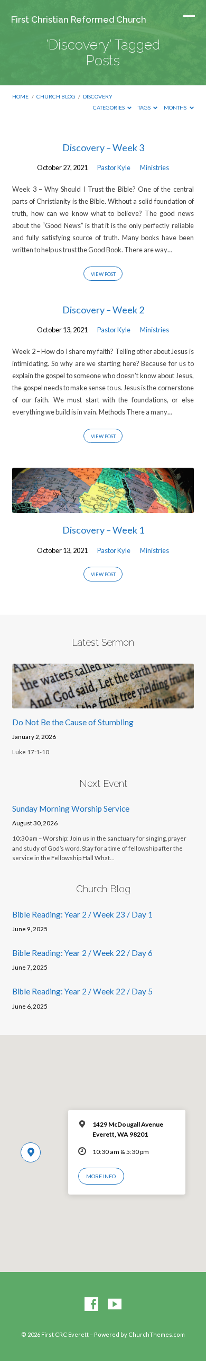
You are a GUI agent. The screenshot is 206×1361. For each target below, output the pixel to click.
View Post (103, 274)
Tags (145, 107)
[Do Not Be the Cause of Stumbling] (102, 702)
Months (176, 107)
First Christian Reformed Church (78, 19)
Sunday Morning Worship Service (70, 808)
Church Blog (56, 96)
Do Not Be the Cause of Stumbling (73, 722)
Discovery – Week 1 (103, 530)
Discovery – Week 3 (103, 147)
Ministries (154, 167)
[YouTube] (114, 1304)
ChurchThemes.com (156, 1334)
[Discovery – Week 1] (102, 506)
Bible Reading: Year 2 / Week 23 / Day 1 (82, 914)
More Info (101, 1176)
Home (20, 96)
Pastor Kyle (113, 167)
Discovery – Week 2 (103, 309)
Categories (109, 107)
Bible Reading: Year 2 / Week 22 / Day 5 (82, 991)
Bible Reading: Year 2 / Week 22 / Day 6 (82, 953)
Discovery (98, 96)
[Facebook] (91, 1304)
